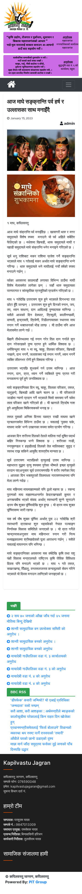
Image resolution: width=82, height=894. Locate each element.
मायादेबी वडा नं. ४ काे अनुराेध (30, 676)
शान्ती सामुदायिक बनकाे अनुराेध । (33, 641)
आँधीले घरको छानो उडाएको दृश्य (31, 738)
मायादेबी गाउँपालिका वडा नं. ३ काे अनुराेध (38, 669)
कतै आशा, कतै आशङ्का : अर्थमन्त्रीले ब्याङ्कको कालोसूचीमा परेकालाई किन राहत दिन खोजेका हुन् (42, 716)
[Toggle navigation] (68, 84)
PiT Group (38, 882)
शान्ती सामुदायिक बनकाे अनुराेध (31, 648)
